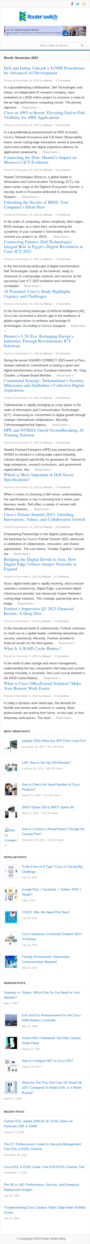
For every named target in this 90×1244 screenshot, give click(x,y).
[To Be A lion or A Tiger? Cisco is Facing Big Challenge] (11, 871)
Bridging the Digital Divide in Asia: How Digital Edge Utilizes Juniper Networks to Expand (40, 564)
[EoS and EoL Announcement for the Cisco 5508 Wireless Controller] (11, 1020)
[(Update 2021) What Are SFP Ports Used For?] (11, 746)
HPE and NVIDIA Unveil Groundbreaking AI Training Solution (44, 432)
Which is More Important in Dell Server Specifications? (39, 477)
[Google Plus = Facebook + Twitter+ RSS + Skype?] (11, 894)
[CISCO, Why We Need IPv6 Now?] (11, 917)
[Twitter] (77, 4)
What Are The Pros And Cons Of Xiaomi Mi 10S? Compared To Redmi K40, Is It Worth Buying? (52, 1087)
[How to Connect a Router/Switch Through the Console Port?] (11, 834)
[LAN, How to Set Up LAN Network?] (11, 767)
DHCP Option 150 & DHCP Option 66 (48, 807)
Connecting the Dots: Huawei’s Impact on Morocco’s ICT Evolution (40, 159)
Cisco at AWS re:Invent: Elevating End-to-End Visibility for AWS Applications (44, 115)
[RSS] (83, 4)
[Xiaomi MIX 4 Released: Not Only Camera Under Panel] (11, 1043)
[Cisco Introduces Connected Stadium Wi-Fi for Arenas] (11, 939)
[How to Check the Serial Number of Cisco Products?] (11, 789)
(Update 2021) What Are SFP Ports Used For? (54, 741)
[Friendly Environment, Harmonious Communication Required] (11, 962)
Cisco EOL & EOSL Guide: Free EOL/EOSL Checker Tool (44, 1167)
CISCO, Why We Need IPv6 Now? (46, 912)
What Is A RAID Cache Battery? (32, 648)
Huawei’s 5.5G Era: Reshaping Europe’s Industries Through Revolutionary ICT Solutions (39, 340)
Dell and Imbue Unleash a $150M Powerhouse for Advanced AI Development (44, 70)
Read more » (30, 107)
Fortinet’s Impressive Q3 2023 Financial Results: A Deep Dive (39, 611)
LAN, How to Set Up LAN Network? (46, 762)
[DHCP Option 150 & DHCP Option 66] (11, 812)
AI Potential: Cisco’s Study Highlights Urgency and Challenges (37, 293)
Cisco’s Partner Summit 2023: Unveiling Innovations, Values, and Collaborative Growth (44, 516)
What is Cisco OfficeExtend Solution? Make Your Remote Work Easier (42, 685)
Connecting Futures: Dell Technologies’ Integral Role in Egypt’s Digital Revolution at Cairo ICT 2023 (43, 246)
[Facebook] (71, 4)
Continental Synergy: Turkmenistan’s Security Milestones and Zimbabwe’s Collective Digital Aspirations (44, 385)
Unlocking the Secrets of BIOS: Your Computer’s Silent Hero (36, 204)
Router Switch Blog (53, 1238)
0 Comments (63, 80)
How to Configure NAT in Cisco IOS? (47, 1061)
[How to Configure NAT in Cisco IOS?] (11, 1066)
